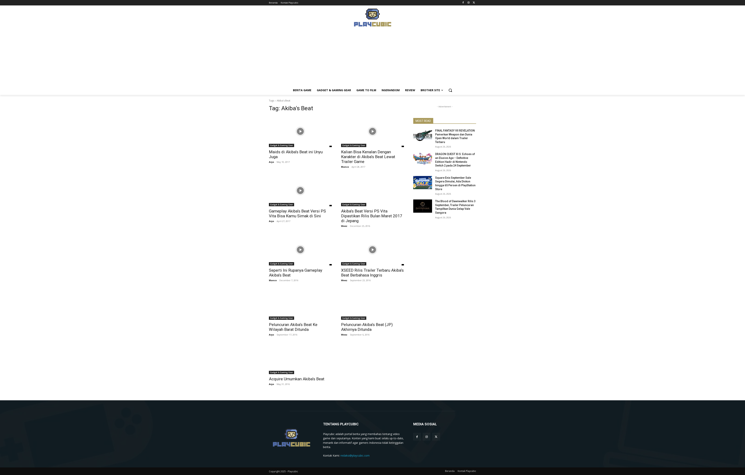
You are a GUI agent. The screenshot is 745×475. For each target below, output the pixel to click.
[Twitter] (474, 3)
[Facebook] (463, 3)
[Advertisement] (372, 58)
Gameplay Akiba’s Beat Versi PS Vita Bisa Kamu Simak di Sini (297, 213)
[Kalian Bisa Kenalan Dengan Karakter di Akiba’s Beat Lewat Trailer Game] (372, 131)
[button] (450, 90)
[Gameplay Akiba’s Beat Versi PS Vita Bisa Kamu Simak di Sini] (300, 190)
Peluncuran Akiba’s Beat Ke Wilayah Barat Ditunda (293, 327)
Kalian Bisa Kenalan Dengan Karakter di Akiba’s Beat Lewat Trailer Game (368, 157)
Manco (345, 166)
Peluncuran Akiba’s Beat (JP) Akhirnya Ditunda (367, 327)
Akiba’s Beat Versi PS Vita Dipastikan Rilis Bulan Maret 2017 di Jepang (371, 216)
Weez (344, 225)
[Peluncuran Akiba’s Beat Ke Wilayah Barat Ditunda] (300, 304)
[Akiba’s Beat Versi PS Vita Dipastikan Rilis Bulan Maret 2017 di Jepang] (372, 190)
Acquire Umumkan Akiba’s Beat (296, 379)
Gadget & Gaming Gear (281, 145)
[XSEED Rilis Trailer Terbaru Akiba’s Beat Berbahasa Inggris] (372, 249)
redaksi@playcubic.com (355, 455)
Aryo (271, 161)
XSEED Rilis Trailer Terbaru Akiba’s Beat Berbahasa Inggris (372, 272)
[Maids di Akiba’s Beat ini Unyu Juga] (300, 131)
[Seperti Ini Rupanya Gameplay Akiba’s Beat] (300, 249)
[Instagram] (468, 3)
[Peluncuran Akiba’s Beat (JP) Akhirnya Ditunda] (372, 304)
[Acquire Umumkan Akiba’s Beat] (300, 358)
